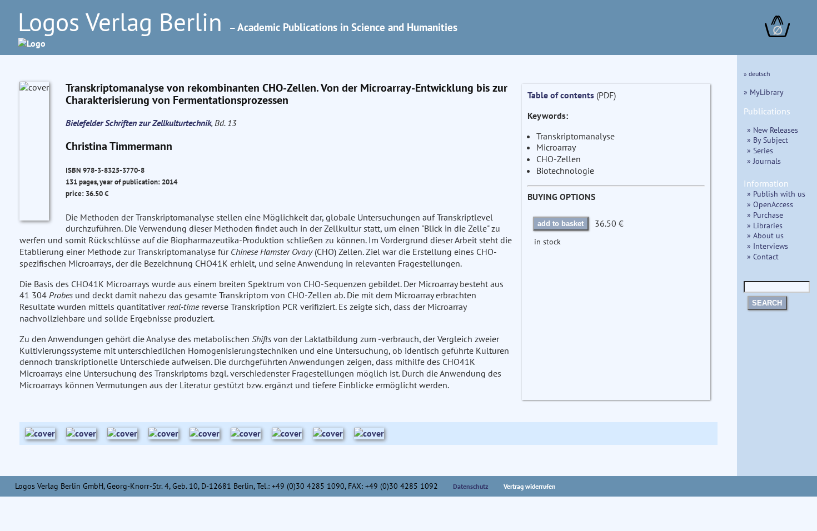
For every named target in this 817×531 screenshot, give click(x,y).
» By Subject (767, 139)
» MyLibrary (764, 92)
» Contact (763, 256)
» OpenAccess (770, 204)
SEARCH (767, 303)
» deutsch (757, 73)
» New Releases (772, 129)
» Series (760, 150)
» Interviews (767, 246)
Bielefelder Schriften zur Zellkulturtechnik (138, 122)
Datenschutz (471, 486)
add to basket (560, 223)
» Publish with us (776, 193)
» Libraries (765, 225)
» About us (765, 235)
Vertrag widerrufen (530, 486)
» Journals (764, 161)
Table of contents (560, 95)
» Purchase (765, 214)
